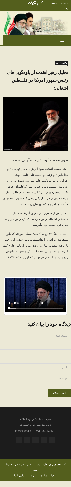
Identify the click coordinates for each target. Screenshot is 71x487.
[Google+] (44, 441)
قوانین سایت (47, 475)
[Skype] (35, 441)
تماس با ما (19, 475)
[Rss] (52, 441)
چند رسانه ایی (61, 62)
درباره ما (64, 2)
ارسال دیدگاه (59, 393)
